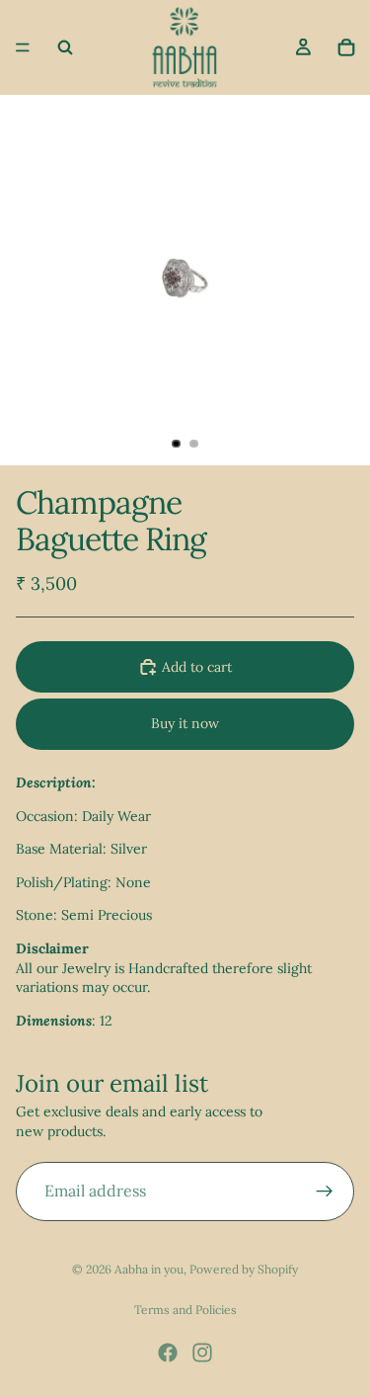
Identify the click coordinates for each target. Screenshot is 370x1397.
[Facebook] (168, 1352)
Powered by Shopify (243, 1269)
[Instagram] (202, 1352)
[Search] (65, 47)
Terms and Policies (185, 1309)
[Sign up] (324, 1191)
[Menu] (22, 47)
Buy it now (185, 723)
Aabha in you (149, 1269)
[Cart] (346, 47)
